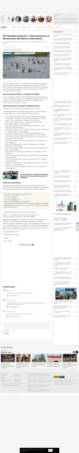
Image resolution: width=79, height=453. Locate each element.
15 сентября (7, 196)
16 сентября (7, 198)
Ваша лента (60, 27)
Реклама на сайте (17, 375)
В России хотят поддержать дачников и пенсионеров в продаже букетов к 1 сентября (62, 172)
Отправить (6, 333)
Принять (50, 450)
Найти (76, 27)
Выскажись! (6, 49)
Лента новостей (58, 31)
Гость (7, 289)
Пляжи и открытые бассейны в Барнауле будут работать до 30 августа (63, 139)
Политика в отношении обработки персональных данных (11, 385)
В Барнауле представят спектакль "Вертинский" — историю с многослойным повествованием (63, 134)
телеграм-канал (31, 229)
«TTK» (18, 394)
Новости (14, 27)
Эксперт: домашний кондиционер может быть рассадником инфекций (63, 142)
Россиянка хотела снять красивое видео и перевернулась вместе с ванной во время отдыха (63, 69)
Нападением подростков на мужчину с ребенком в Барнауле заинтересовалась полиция (63, 129)
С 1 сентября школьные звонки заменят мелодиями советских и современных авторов (62, 264)
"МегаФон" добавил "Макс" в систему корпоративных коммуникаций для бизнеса (62, 110)
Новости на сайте (4, 374)
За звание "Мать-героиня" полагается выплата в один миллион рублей (62, 55)
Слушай (23, 27)
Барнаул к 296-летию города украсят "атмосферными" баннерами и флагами (62, 214)
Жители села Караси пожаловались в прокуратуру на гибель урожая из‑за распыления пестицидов (62, 283)
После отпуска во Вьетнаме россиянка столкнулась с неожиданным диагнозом (62, 278)
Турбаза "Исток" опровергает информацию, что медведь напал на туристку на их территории (62, 219)
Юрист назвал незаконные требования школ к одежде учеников (62, 115)
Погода (2, 378)
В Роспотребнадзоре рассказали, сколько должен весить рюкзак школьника (63, 181)
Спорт (4, 241)
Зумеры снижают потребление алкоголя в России (63, 35)
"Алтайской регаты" (41, 229)
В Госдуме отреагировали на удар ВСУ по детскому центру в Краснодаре (63, 106)
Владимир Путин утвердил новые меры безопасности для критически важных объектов (62, 59)
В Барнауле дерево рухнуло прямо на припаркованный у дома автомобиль (62, 47)
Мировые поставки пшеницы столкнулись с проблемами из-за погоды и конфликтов (63, 51)
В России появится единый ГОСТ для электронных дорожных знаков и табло (62, 191)
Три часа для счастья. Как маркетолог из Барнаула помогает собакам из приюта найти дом (63, 259)
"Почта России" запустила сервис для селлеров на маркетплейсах (62, 73)
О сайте (15, 378)
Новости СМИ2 (3, 350)
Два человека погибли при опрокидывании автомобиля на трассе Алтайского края (63, 39)
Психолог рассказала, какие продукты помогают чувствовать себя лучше (62, 176)
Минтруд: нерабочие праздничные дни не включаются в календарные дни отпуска (63, 124)
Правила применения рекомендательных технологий (10, 383)
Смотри (28, 27)
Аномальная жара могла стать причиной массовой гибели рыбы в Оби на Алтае (63, 102)
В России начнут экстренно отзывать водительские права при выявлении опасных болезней (62, 186)
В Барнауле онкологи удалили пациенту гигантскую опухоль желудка (62, 268)
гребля (10, 241)
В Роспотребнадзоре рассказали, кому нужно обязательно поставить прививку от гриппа (63, 273)
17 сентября (7, 199)
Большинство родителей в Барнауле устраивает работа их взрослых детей (62, 64)
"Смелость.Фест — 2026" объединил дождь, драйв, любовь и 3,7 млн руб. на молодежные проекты (63, 229)
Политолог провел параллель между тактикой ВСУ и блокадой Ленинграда (62, 43)
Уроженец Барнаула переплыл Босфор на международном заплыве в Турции (63, 223)
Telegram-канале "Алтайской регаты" (24, 205)
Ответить (19, 295)
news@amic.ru (40, 381)
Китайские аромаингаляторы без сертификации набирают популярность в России (63, 195)
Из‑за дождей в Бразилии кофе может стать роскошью (62, 311)
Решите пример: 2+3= (7, 330)
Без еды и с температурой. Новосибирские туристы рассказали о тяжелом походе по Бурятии (63, 120)
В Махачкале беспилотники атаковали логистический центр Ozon (62, 316)
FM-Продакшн (16, 374)
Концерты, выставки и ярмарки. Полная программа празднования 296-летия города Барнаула (63, 302)
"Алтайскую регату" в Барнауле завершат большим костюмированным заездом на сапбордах (34, 175)
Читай (18, 27)
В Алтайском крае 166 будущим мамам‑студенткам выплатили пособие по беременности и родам (63, 307)
